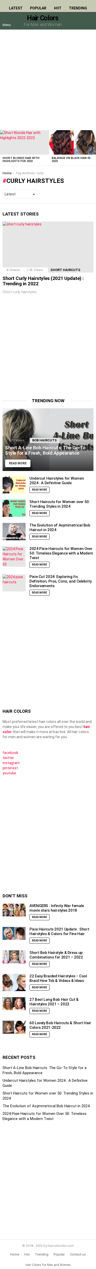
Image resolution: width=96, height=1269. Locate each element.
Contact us (78, 1254)
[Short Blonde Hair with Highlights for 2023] (24, 142)
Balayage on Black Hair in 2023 (71, 159)
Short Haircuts (65, 270)
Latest (16, 8)
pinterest (10, 768)
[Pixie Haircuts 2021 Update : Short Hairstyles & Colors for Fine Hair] (14, 933)
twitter (8, 758)
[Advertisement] (48, 80)
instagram (11, 763)
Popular (38, 8)
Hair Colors (42, 18)
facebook (10, 753)
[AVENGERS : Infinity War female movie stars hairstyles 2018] (14, 909)
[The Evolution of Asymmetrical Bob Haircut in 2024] (14, 531)
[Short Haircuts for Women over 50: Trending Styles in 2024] (14, 508)
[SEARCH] (89, 21)
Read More (39, 489)
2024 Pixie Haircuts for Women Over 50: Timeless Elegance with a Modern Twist (61, 553)
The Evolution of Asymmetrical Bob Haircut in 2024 (46, 1106)
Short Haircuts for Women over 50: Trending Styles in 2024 (59, 504)
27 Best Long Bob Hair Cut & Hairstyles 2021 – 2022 (54, 1001)
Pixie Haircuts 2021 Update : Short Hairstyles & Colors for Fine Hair (59, 931)
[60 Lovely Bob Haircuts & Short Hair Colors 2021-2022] (14, 1027)
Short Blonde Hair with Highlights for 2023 (21, 159)
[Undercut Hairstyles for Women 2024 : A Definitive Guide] (14, 484)
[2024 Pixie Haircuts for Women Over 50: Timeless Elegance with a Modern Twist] (14, 556)
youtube (9, 773)
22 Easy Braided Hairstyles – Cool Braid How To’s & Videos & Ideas (58, 978)
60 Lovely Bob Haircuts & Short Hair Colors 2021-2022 (60, 1025)
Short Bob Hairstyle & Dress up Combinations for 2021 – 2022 (56, 955)
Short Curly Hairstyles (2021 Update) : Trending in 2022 (43, 281)
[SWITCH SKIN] (78, 21)
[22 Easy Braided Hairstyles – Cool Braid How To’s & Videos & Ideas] (14, 982)
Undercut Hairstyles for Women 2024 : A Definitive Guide (56, 480)
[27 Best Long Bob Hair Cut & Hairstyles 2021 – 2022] (14, 1003)
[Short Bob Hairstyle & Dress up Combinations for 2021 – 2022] (14, 956)
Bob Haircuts (44, 440)
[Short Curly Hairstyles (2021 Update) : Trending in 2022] (48, 247)
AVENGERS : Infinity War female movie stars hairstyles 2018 (56, 908)
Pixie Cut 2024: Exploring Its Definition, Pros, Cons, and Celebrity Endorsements (60, 581)
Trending (78, 8)
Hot (57, 8)
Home (14, 1254)
